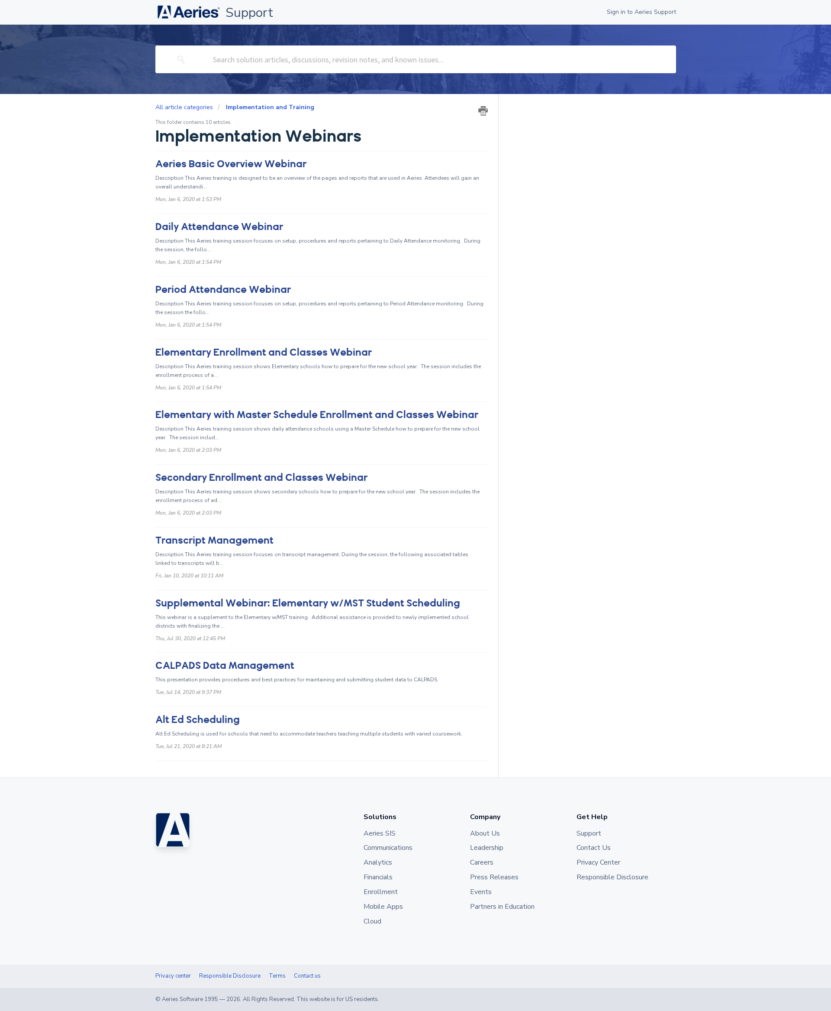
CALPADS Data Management (224, 665)
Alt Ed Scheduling (197, 720)
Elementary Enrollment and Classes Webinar (263, 352)
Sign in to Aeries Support (641, 12)
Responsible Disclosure (230, 976)
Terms (277, 976)
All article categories (185, 107)
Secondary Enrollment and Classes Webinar (261, 477)
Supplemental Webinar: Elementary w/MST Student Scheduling (307, 603)
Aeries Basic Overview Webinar (230, 164)
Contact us (307, 976)
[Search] (181, 59)
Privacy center (173, 976)
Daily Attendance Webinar (219, 227)
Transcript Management (214, 540)
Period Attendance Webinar (223, 289)
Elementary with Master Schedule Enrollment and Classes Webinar (316, 415)
